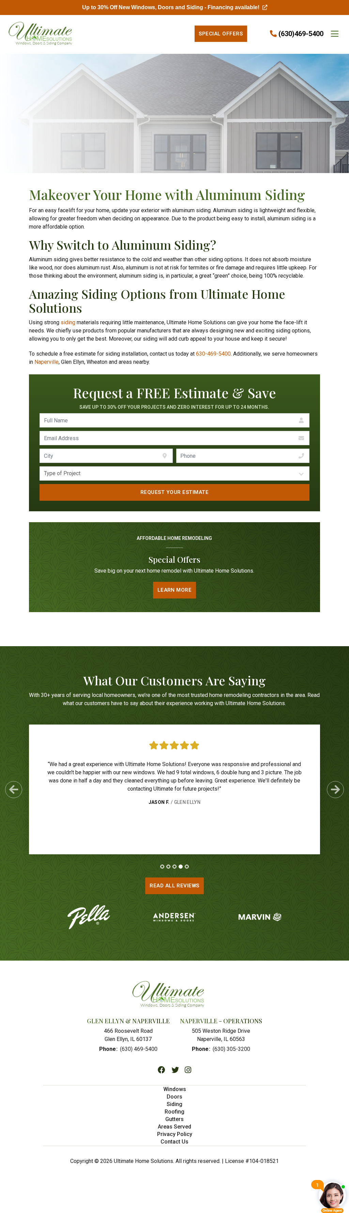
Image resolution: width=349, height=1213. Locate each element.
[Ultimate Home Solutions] (36, 34)
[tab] (162, 867)
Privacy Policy (174, 1134)
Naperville (46, 362)
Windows (174, 1089)
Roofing (174, 1111)
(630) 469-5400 (138, 1049)
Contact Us (174, 1141)
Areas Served (174, 1126)
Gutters (174, 1119)
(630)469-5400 (300, 34)
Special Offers (221, 34)
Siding (174, 1104)
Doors (174, 1096)
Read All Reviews (174, 886)
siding (68, 322)
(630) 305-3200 (231, 1049)
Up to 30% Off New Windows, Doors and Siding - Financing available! (174, 7)
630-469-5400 (213, 354)
